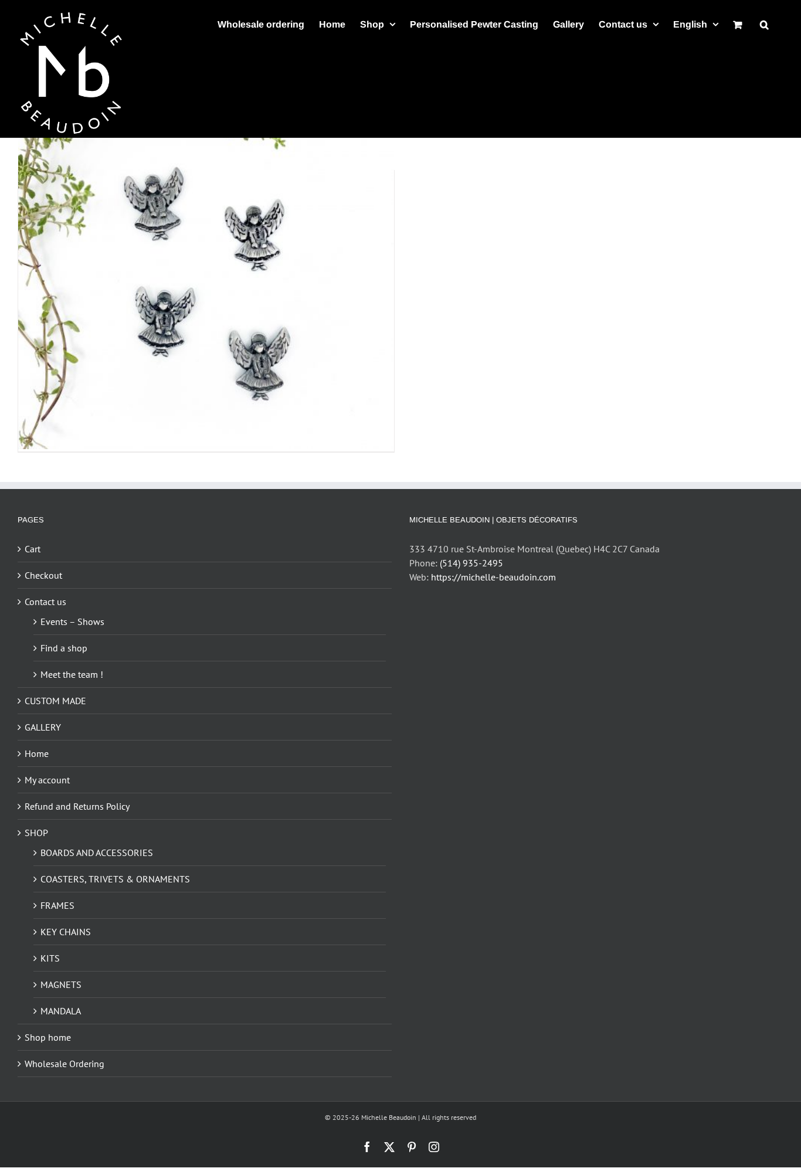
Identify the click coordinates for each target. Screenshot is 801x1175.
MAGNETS (61, 984)
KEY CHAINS (65, 932)
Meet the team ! (71, 674)
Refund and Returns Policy (77, 806)
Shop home (48, 1037)
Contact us (45, 601)
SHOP (36, 832)
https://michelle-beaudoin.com (493, 577)
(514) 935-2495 (471, 563)
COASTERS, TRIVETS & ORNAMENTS (115, 879)
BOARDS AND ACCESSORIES (96, 852)
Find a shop (63, 648)
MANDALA (60, 1011)
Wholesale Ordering (64, 1063)
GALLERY (43, 727)
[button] (764, 24)
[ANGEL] (206, 261)
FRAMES (57, 905)
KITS (50, 958)
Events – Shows (72, 621)
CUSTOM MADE (55, 701)
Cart (32, 549)
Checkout (43, 575)
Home (37, 753)
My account (47, 780)
